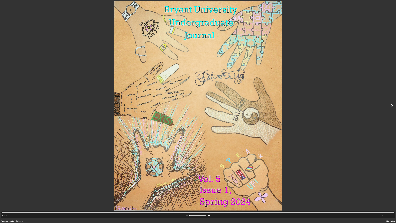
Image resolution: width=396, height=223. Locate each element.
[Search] (382, 215)
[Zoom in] (209, 215)
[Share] (387, 215)
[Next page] (392, 109)
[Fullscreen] (392, 215)
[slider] (198, 215)
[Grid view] (187, 215)
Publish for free (390, 221)
